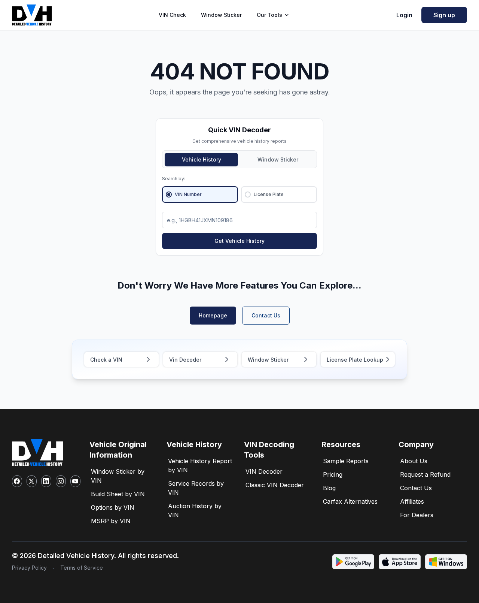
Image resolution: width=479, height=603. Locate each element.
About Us (413, 461)
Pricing (332, 474)
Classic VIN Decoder (274, 485)
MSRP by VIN (111, 521)
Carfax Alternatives (350, 501)
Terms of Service (81, 567)
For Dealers (416, 515)
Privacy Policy (29, 567)
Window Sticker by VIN (117, 476)
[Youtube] (75, 481)
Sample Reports (346, 461)
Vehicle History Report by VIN (200, 465)
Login (404, 15)
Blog (329, 488)
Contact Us (265, 315)
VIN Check (172, 15)
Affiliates (412, 501)
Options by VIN (112, 507)
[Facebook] (17, 481)
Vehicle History (201, 159)
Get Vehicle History (239, 241)
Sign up (444, 15)
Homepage (213, 315)
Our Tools (269, 15)
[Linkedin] (46, 481)
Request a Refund (425, 474)
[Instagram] (61, 481)
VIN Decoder (264, 471)
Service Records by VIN (196, 488)
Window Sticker (221, 15)
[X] (32, 481)
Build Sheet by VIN (118, 494)
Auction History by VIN (195, 510)
